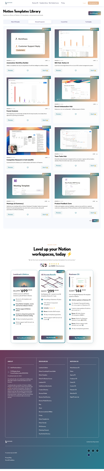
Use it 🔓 (45, 70)
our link (9, 388)
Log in (84, 3)
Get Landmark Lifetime (24, 338)
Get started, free (93, 3)
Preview (10, 70)
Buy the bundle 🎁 (52, 337)
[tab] (15, 22)
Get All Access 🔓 (94, 13)
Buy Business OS (80, 338)
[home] (8, 3)
